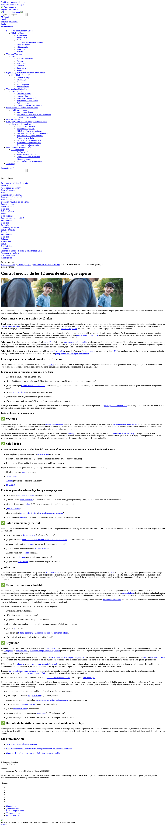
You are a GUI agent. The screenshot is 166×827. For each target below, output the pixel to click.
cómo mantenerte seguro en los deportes (51, 700)
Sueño (19, 70)
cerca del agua (89, 678)
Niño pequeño (22, 47)
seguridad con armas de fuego (24, 671)
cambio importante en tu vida (33, 385)
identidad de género (69, 329)
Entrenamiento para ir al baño (13, 218)
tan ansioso (29, 544)
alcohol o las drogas (28, 513)
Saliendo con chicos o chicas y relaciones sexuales (21, 251)
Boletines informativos (26, 126)
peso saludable (128, 593)
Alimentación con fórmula (32, 42)
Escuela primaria (23, 45)
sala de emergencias (25, 495)
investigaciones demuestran (115, 405)
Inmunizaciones (23, 87)
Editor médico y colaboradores (29, 161)
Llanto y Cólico (7, 206)
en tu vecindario (28, 704)
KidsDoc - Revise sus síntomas (29, 131)
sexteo (112, 572)
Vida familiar (16, 91)
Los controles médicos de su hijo (14, 183)
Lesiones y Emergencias (26, 117)
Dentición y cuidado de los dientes (15, 202)
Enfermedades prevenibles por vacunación (34, 115)
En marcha (21, 82)
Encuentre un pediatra (25, 129)
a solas (51, 364)
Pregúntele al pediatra (25, 138)
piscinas (29, 673)
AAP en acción (23, 152)
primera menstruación (10, 326)
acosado (26, 553)
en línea (28, 504)
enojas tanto (21, 557)
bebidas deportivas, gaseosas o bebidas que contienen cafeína (43, 633)
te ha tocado (23, 561)
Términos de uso (13, 813)
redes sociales (58, 351)
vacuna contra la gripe (54, 424)
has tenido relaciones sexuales (50, 513)
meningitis (72, 433)
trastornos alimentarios (112, 600)
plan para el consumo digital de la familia (72, 353)
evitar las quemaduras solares (58, 678)
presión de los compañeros (87, 335)
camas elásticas (41, 673)
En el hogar (21, 80)
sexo (145, 657)
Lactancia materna (8, 204)
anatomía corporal (157, 657)
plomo (24, 472)
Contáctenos (11, 806)
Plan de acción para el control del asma (32, 133)
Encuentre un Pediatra (10, 168)
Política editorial (12, 815)
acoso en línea (21, 651)
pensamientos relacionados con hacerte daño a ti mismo (44, 539)
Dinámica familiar (24, 94)
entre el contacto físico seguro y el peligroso (67, 657)
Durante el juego (23, 77)
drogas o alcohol (34, 695)
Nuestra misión (17, 150)
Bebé (19, 40)
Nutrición (20, 66)
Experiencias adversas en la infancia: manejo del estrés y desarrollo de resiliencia (39, 749)
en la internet (52, 648)
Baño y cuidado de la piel (11, 197)
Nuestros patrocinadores (26, 154)
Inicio (3, 24)
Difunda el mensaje (24, 159)
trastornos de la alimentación (75, 342)
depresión (48, 342)
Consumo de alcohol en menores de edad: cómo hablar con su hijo (33, 753)
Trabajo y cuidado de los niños (29, 105)
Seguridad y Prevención (21, 75)
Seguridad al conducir (10, 253)
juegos (92, 351)
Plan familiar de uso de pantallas (30, 136)
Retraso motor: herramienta (28, 145)
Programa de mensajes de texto (29, 140)
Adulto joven (22, 38)
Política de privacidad (15, 811)
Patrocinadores (10, 7)
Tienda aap (10, 164)
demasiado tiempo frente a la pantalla (45, 651)
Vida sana (15, 56)
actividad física (19, 392)
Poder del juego (23, 103)
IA (115, 351)
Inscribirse (13, 9)
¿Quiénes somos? (13, 808)
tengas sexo (41, 713)
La (10, 671)
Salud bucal (21, 68)
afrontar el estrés (41, 548)
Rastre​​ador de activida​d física (29, 143)
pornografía (8, 651)
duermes (22, 517)
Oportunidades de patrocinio (28, 157)
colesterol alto (43, 454)
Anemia (9, 481)
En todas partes (23, 84)
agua (15, 628)
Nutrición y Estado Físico (11, 227)
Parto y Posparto (8, 190)
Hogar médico (22, 96)
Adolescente (22, 35)
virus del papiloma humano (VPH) (127, 424)
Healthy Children (8, 264)
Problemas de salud (19, 110)
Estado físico (22, 63)
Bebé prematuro (7, 199)
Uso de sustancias (8, 255)
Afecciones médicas (25, 112)
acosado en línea (20, 709)
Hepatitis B (10, 485)
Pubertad (4, 239)
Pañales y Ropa (7, 211)
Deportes (20, 61)
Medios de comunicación (27, 98)
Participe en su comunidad (27, 101)
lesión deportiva (26, 500)
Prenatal (20, 52)
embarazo (20, 664)
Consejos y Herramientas (21, 124)
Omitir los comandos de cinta (13, 2)
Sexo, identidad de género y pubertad (21, 744)
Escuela (4, 232)
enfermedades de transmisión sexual (42, 664)
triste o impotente (29, 535)
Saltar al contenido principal (12, 4)
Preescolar (21, 49)
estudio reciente (52, 572)
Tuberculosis (11, 476)
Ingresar (4, 9)
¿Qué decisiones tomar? (10, 188)
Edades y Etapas (18, 33)
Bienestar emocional (25, 59)
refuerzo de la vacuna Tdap (123, 433)
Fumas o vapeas (13, 508)
